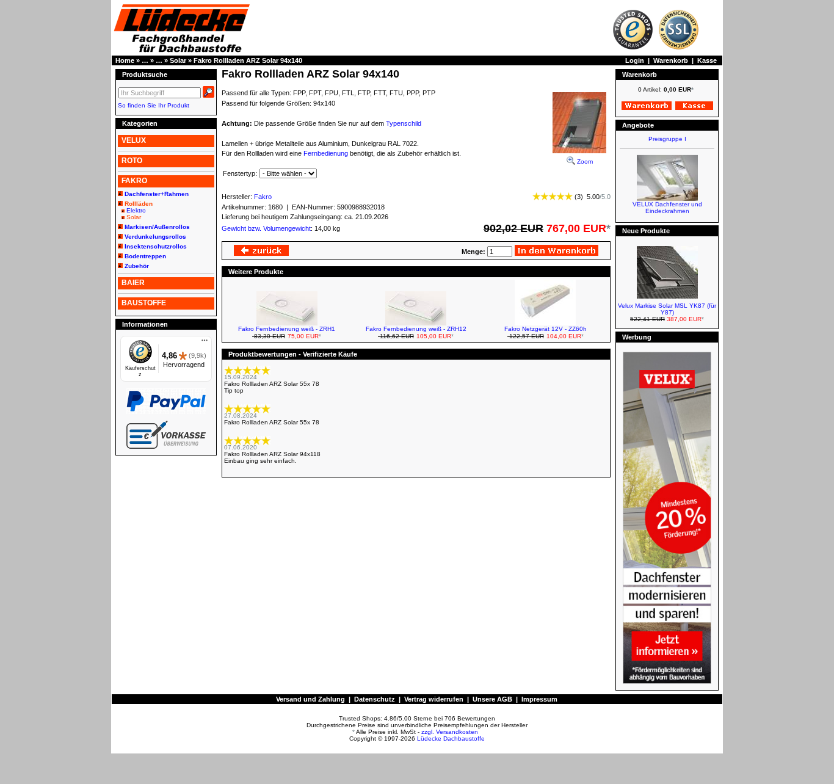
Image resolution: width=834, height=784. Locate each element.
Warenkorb (670, 60)
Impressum (539, 699)
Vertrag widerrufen (433, 699)
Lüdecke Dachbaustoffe (451, 738)
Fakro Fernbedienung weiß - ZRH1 (286, 328)
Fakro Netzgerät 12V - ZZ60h (545, 328)
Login (634, 60)
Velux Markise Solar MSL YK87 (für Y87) (667, 309)
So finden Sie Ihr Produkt (153, 105)
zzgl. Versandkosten (449, 731)
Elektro (136, 210)
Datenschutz (374, 699)
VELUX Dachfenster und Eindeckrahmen (667, 202)
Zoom (584, 161)
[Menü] (204, 343)
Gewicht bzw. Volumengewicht (266, 228)
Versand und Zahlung (310, 699)
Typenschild (403, 123)
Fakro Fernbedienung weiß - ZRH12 (416, 328)
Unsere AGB (492, 699)
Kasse (707, 60)
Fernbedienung (325, 153)
